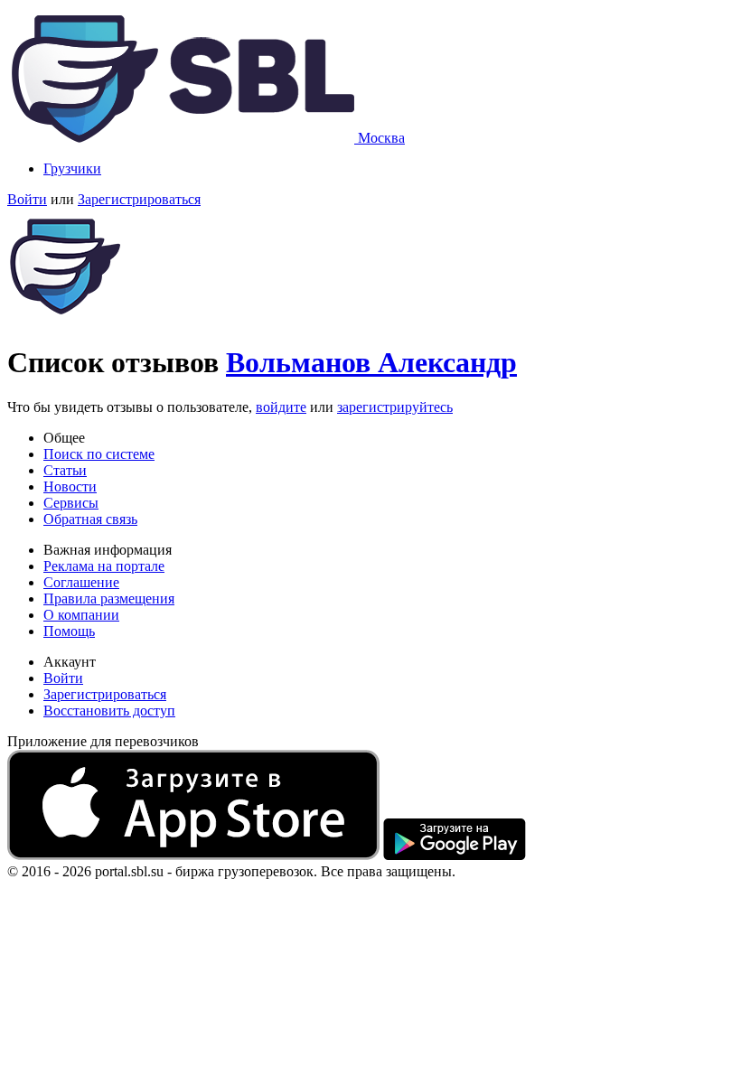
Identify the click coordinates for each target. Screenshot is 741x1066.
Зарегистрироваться (139, 199)
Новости (70, 486)
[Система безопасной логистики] (182, 137)
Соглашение (81, 582)
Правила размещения (108, 598)
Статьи (65, 470)
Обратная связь (90, 519)
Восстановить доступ (109, 710)
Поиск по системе (99, 454)
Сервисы (70, 502)
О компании (81, 614)
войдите (281, 407)
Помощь (69, 631)
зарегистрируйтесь (395, 407)
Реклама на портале (103, 566)
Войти (27, 199)
